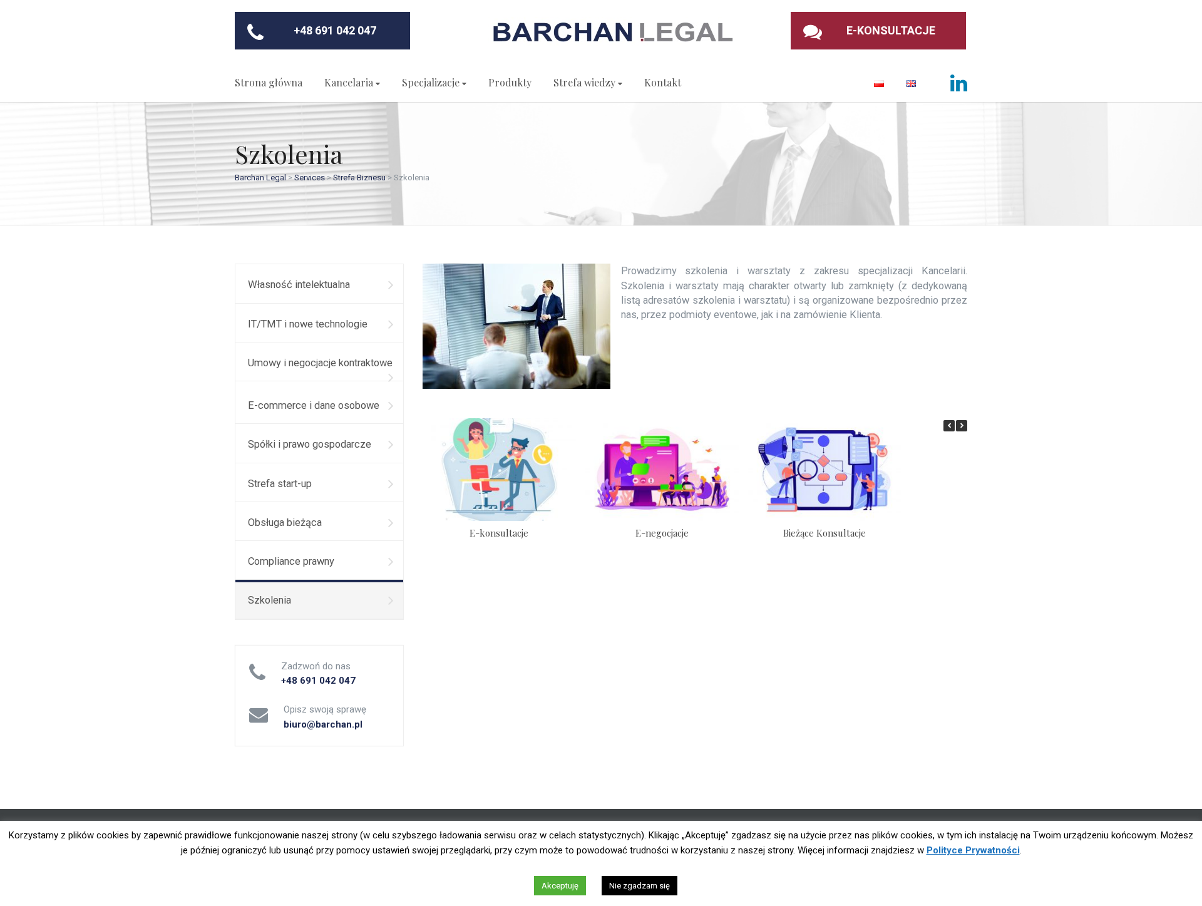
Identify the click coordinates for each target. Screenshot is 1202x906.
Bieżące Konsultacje (824, 533)
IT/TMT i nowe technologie (307, 324)
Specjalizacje (431, 82)
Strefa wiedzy (584, 82)
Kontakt (662, 82)
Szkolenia (269, 600)
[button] (961, 425)
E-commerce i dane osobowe (313, 405)
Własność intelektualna (299, 285)
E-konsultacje (499, 533)
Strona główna (268, 82)
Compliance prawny (291, 561)
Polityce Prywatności (973, 850)
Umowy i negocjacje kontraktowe (320, 363)
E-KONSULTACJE (890, 30)
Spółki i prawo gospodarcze (309, 444)
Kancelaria (348, 82)
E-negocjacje (662, 533)
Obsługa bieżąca (285, 522)
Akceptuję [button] (560, 885)
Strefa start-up (280, 484)
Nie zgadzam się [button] (639, 885)
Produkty (510, 82)
